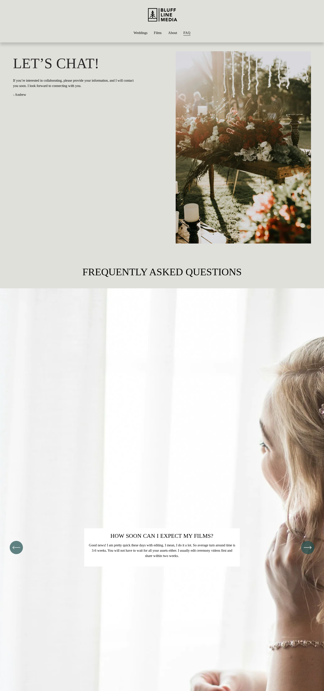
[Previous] (16, 547)
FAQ (186, 33)
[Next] (307, 547)
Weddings (140, 33)
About (172, 33)
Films (158, 33)
